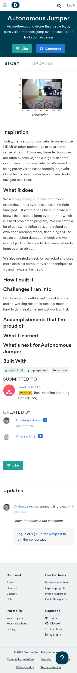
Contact (11, 593)
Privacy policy (25, 667)
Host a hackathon (56, 593)
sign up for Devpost (46, 534)
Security (46, 659)
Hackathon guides (56, 599)
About (10, 582)
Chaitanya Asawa (29, 420)
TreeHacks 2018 (30, 387)
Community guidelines (20, 659)
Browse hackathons (57, 582)
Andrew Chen (26, 436)
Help (10, 599)
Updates (42, 63)
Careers (12, 588)
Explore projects (55, 588)
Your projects (15, 618)
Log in (71, 5)
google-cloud (14, 370)
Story (11, 63)
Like (24, 48)
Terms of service (51, 667)
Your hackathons (17, 623)
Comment (52, 48)
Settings (11, 629)
